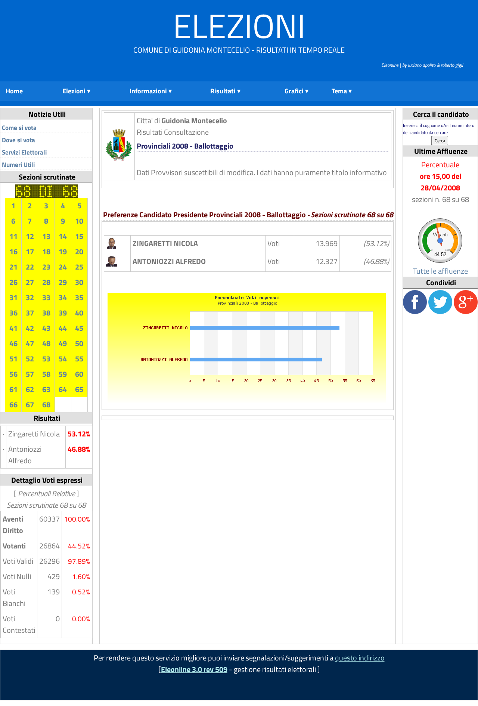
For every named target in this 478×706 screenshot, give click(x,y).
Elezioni (239, 25)
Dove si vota (18, 140)
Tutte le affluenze (440, 271)
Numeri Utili (18, 164)
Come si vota (19, 128)
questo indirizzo (360, 657)
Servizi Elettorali (24, 152)
